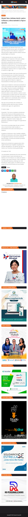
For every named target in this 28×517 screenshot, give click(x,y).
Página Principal (4, 10)
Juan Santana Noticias (7, 25)
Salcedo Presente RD (17, 515)
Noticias (10, 10)
